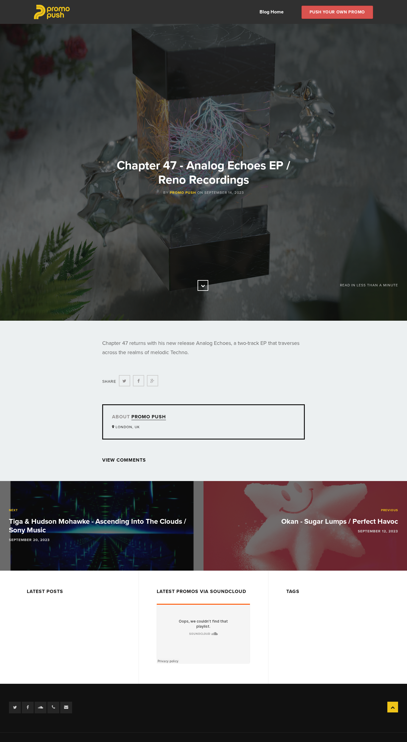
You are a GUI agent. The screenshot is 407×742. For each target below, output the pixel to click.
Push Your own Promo (337, 12)
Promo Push (183, 193)
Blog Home (272, 12)
